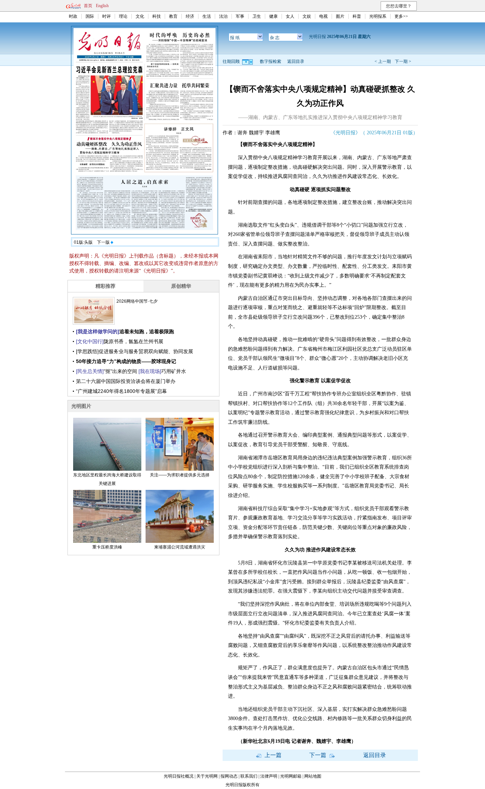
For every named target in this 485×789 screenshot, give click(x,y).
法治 (223, 16)
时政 (73, 16)
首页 (88, 5)
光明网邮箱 (290, 776)
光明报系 (377, 16)
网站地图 (312, 776)
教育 (173, 16)
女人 (290, 16)
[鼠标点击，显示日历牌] (248, 61)
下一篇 (318, 755)
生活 (206, 16)
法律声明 (268, 776)
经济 (190, 16)
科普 (357, 16)
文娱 (307, 16)
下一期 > (403, 61)
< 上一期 (383, 61)
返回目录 (295, 61)
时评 (106, 16)
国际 (90, 16)
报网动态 (229, 776)
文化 (140, 16)
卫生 (256, 16)
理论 (123, 16)
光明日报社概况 (179, 776)
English (102, 5)
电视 (323, 16)
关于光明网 (207, 776)
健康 (273, 16)
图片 (340, 16)
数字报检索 (270, 61)
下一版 (104, 242)
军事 (240, 16)
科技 (156, 16)
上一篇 (272, 755)
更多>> (401, 16)
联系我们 (248, 776)
